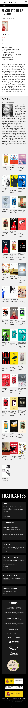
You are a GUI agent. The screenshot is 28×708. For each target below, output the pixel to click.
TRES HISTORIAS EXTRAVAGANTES (21, 456)
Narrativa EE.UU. (10, 57)
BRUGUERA (9, 47)
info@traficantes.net (14, 630)
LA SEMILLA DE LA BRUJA (5, 321)
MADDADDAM (12, 343)
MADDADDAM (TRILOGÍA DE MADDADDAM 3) (22, 343)
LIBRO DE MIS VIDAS (13, 320)
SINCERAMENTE (21, 434)
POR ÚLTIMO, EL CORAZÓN (4, 435)
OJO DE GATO (20, 366)
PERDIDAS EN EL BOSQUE (13, 412)
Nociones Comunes (11, 557)
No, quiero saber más (17, 702)
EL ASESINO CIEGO (21, 210)
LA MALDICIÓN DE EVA (5, 299)
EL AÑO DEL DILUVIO (22, 188)
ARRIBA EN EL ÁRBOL (13, 165)
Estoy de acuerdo (5, 706)
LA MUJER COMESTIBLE (20, 300)
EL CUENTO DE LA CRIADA (13, 232)
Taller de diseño (10, 575)
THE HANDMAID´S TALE (5, 457)
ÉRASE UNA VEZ (12, 276)
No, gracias (12, 706)
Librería (6, 504)
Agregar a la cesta (6, 168)
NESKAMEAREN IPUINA (4, 366)
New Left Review (10, 588)
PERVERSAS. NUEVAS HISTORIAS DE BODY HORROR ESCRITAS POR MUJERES (22, 410)
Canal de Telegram (6, 516)
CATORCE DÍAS (21, 167)
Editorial (7, 544)
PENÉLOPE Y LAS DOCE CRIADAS (22, 389)
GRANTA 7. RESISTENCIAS (21, 278)
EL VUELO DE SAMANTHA (4, 275)
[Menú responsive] (26, 2)
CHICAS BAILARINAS (5, 188)
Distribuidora (9, 523)
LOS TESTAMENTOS (21, 321)
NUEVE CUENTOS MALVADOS (13, 366)
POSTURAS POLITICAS (12, 434)
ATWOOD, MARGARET (8, 18)
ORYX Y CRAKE (4, 388)
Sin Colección (15, 49)
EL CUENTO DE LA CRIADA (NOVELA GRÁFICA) (21, 255)
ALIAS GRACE (4, 167)
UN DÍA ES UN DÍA (5, 478)
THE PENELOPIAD (13, 456)
